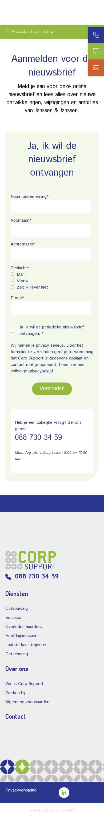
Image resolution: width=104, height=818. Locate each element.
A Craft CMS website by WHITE (52, 810)
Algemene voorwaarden (27, 702)
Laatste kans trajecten (26, 645)
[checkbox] (51, 281)
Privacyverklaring (21, 790)
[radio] (51, 274)
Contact (15, 716)
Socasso (13, 618)
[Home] (7, 31)
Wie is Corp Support (24, 684)
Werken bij (15, 693)
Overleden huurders (23, 627)
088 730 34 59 (38, 437)
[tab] (96, 35)
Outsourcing (16, 608)
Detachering (16, 654)
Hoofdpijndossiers (22, 636)
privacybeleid (41, 371)
